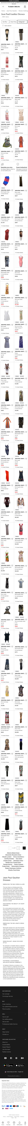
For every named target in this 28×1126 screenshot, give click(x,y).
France (4, 1116)
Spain (13, 1117)
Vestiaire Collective (9, 1039)
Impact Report (6, 1047)
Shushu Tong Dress (14, 870)
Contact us (5, 1034)
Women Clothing (23, 11)
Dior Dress (19, 859)
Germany (22, 1116)
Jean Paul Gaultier (11, 11)
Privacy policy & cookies (13, 1076)
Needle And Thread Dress (13, 862)
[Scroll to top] (24, 848)
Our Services (6, 991)
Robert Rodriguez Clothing (13, 868)
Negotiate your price (6, 167)
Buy (3, 1001)
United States (16, 1116)
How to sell (5, 1017)
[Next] (18, 848)
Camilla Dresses (9, 859)
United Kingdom (10, 1116)
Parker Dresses (18, 864)
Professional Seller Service (9, 1024)
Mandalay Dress (18, 860)
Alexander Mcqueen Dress (13, 855)
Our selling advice (7, 1019)
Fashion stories (6, 1052)
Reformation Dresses (17, 866)
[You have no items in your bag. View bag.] (25, 7)
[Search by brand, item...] (3, 6)
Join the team (6, 1049)
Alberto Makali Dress (13, 853)
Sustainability (6, 1044)
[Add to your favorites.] (12, 44)
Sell (3, 1014)
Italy (15, 1117)
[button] (25, 7)
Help (3, 1029)
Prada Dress (6, 866)
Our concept (5, 994)
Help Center (5, 1032)
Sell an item (5, 1022)
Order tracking (6, 1004)
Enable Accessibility (14, 1)
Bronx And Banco (18, 857)
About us (4, 1042)
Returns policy (6, 1009)
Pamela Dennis (7, 864)
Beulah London (6, 857)
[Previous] (9, 848)
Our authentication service (9, 1006)
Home (3, 11)
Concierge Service (7, 996)
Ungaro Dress (7, 860)
